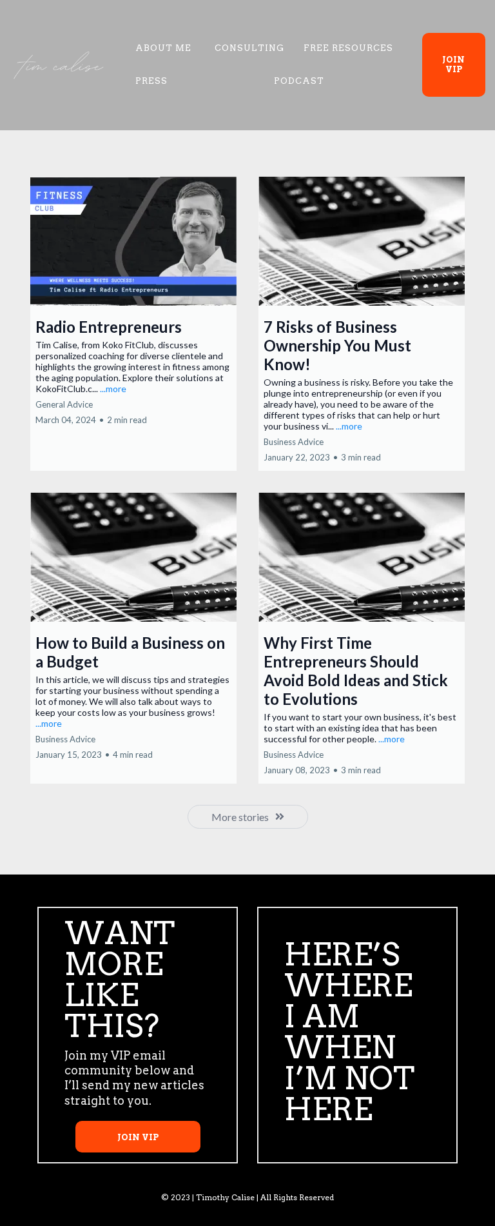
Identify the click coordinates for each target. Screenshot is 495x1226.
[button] (133, 324)
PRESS (151, 81)
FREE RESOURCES (348, 48)
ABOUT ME (163, 48)
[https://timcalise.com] (58, 65)
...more (113, 388)
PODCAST (299, 81)
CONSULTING (249, 48)
